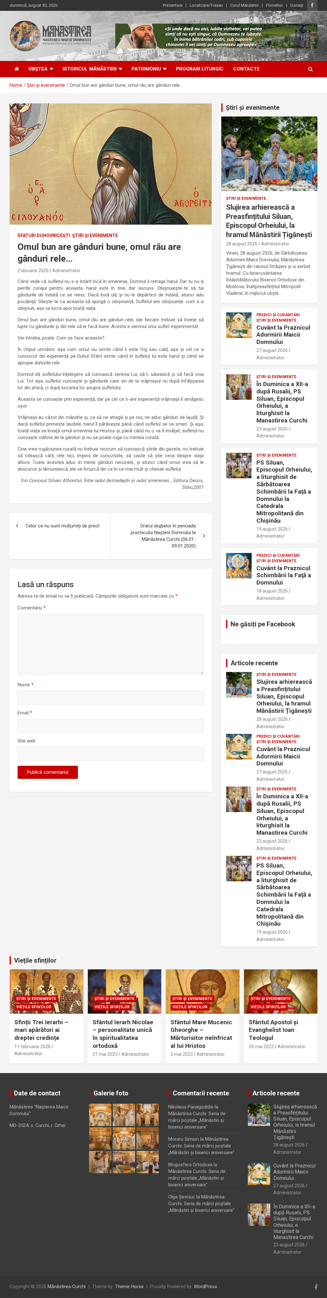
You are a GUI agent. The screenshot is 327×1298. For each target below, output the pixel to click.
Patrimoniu (146, 69)
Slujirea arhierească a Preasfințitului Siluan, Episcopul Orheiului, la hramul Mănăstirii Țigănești (284, 696)
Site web (26, 741)
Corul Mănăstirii (244, 5)
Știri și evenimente (252, 107)
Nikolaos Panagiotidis (190, 1107)
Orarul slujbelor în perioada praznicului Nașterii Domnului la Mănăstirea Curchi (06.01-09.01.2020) (163, 536)
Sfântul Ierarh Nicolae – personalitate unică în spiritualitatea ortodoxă (123, 1033)
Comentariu (32, 608)
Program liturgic (200, 69)
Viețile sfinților (35, 960)
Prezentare (172, 5)
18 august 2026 (272, 590)
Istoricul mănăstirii (90, 69)
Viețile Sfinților (33, 1007)
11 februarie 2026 (32, 1046)
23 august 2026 (272, 428)
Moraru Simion (183, 1139)
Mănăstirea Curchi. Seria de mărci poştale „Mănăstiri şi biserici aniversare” (196, 1120)
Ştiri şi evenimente (95, 235)
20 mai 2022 (261, 1046)
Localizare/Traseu (206, 5)
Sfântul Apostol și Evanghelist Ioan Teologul (273, 1029)
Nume (26, 685)
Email (25, 713)
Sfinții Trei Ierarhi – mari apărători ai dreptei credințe (41, 1029)
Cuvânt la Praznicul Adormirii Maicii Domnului (283, 335)
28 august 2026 (241, 243)
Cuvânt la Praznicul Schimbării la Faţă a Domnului (283, 575)
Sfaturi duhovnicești (44, 235)
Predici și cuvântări (278, 315)
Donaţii (296, 5)
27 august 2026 (272, 350)
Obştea (38, 69)
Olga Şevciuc (181, 1197)
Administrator (66, 270)
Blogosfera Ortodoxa (190, 1164)
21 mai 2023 (105, 1054)
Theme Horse (129, 1286)
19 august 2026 (272, 529)
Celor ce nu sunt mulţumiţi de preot (63, 526)
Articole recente (254, 663)
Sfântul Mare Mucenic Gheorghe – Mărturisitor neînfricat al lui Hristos (201, 1033)
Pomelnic (274, 5)
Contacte (246, 69)
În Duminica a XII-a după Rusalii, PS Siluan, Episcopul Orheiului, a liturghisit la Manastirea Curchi (282, 402)
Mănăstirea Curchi (67, 1286)
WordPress (205, 1286)
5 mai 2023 (182, 1054)
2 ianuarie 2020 (33, 270)
